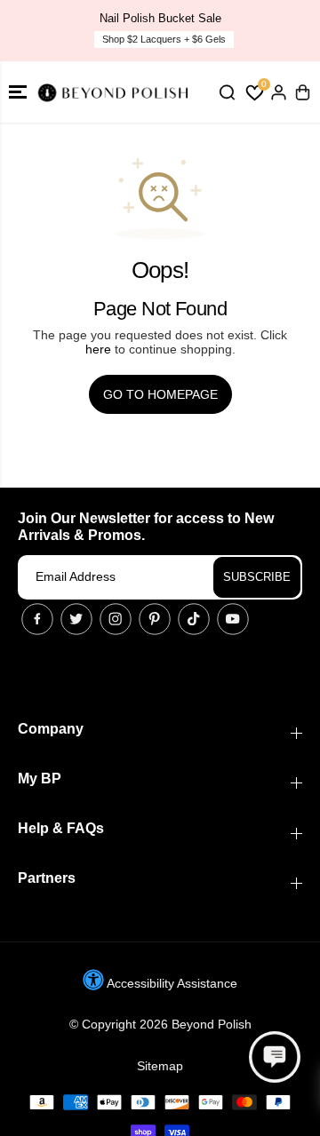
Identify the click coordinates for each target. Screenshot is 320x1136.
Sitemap (160, 1066)
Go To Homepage (160, 394)
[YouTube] (232, 619)
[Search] (227, 92)
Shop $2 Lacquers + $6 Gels (164, 39)
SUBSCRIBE (257, 577)
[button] (18, 92)
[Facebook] (37, 619)
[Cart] (302, 92)
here (98, 349)
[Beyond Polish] (116, 92)
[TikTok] (193, 619)
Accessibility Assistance (170, 983)
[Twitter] (76, 619)
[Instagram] (115, 619)
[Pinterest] (154, 619)
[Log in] (278, 92)
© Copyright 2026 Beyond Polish (160, 1024)
